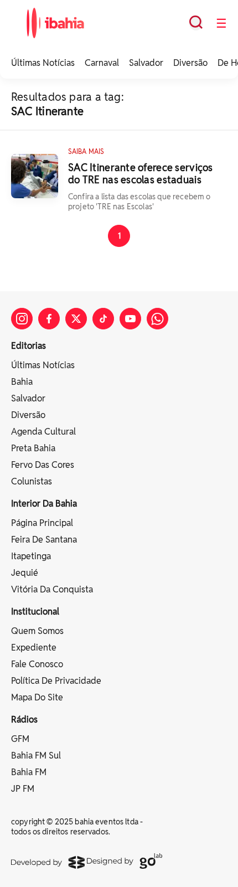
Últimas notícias (43, 365)
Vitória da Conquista (52, 589)
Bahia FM (28, 772)
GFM (20, 739)
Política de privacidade (56, 681)
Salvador (146, 63)
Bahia (22, 382)
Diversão (190, 63)
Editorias (28, 346)
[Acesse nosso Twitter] (76, 318)
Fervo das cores (42, 465)
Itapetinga (31, 556)
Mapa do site (37, 697)
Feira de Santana (44, 539)
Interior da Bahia (44, 503)
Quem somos (37, 631)
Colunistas (31, 481)
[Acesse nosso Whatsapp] (157, 318)
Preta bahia (33, 448)
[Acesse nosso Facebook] (49, 318)
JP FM (22, 789)
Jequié (24, 573)
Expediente (33, 647)
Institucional (35, 611)
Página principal (42, 523)
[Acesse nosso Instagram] (22, 318)
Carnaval (102, 63)
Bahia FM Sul (36, 755)
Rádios (24, 719)
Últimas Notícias (43, 63)
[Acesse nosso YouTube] (130, 318)
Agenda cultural (43, 431)
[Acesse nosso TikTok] (103, 318)
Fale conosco (37, 664)
